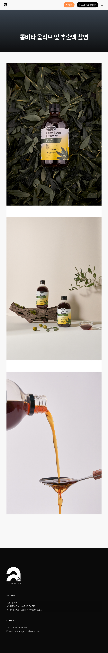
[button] (102, 4)
